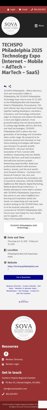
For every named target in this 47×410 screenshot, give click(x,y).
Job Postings (24, 291)
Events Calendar (29, 286)
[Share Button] (10, 86)
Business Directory (13, 286)
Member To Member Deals (25, 288)
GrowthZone (33, 407)
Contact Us (34, 291)
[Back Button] (5, 87)
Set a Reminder (23, 277)
